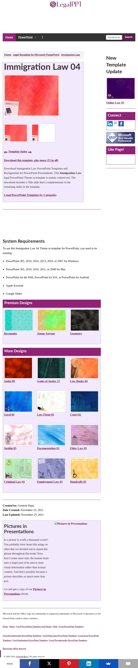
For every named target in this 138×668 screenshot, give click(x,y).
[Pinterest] (69, 663)
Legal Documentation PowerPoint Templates (22, 636)
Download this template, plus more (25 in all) (31, 160)
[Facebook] (30, 663)
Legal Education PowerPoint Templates (60, 636)
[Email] (128, 663)
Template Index (17, 151)
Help (55, 626)
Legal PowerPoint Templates (71, 626)
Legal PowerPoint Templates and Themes (34, 626)
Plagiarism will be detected (14, 648)
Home (9, 37)
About (12, 626)
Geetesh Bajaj (22, 656)
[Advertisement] (68, 45)
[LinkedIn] (89, 663)
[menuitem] (9, 37)
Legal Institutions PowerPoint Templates (30, 640)
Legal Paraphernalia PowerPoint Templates (68, 640)
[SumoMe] (108, 663)
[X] (49, 663)
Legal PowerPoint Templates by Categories (30, 195)
